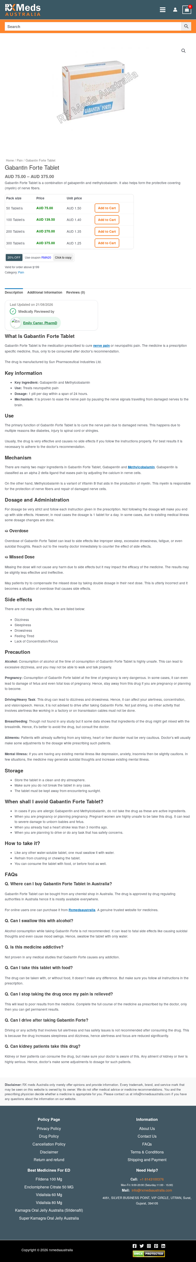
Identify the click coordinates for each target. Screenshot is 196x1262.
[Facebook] (134, 1246)
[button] (183, 50)
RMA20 (46, 257)
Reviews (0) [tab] (75, 292)
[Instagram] (149, 1246)
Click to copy (63, 257)
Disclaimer (49, 1152)
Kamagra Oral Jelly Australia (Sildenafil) (49, 1210)
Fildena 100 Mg (49, 1179)
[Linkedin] (163, 1246)
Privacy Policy (49, 1128)
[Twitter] (142, 1246)
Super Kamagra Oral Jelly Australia (49, 1218)
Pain (20, 160)
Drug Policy (49, 1136)
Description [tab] (14, 292)
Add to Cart (107, 208)
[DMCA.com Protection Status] (149, 1253)
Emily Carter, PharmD (40, 322)
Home (10, 160)
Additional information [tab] (44, 292)
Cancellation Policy (49, 1144)
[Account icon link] (175, 9)
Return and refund (49, 1159)
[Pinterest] (156, 1246)
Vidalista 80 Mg (49, 1202)
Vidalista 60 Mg (49, 1194)
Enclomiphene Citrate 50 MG (48, 1187)
